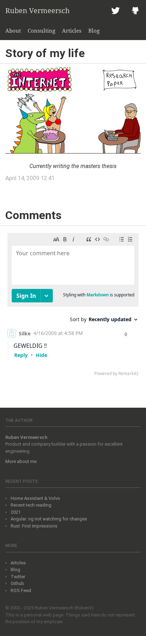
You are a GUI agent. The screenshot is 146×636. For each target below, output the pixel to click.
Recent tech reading (31, 505)
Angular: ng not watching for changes (49, 518)
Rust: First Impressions (34, 526)
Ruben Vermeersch (37, 10)
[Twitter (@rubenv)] (115, 10)
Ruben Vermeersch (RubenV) (64, 607)
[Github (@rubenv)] (135, 10)
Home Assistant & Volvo (35, 498)
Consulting (41, 30)
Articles (72, 30)
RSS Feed (21, 590)
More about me (20, 461)
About (13, 30)
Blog (94, 30)
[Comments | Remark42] (73, 306)
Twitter (18, 576)
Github (17, 583)
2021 (16, 512)
